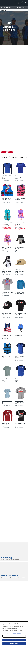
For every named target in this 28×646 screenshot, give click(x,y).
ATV (14, 7)
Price (14, 157)
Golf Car (25, 7)
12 (18, 435)
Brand (22, 157)
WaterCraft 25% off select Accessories (21, 204)
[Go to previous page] (7, 435)
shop (2, 10)
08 (14, 435)
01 (9, 435)
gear (5, 10)
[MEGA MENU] (25, 2)
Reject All (14, 639)
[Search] (15, 2)
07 (12, 435)
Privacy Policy (17, 633)
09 (15, 435)
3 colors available (6, 274)
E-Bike (20, 7)
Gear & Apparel (4, 7)
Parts (10, 7)
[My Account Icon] (18, 2)
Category (5, 157)
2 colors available (6, 202)
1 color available (5, 180)
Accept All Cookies (14, 643)
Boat (17, 7)
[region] (14, 633)
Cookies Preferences (14, 636)
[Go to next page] (20, 435)
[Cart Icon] (21, 2)
